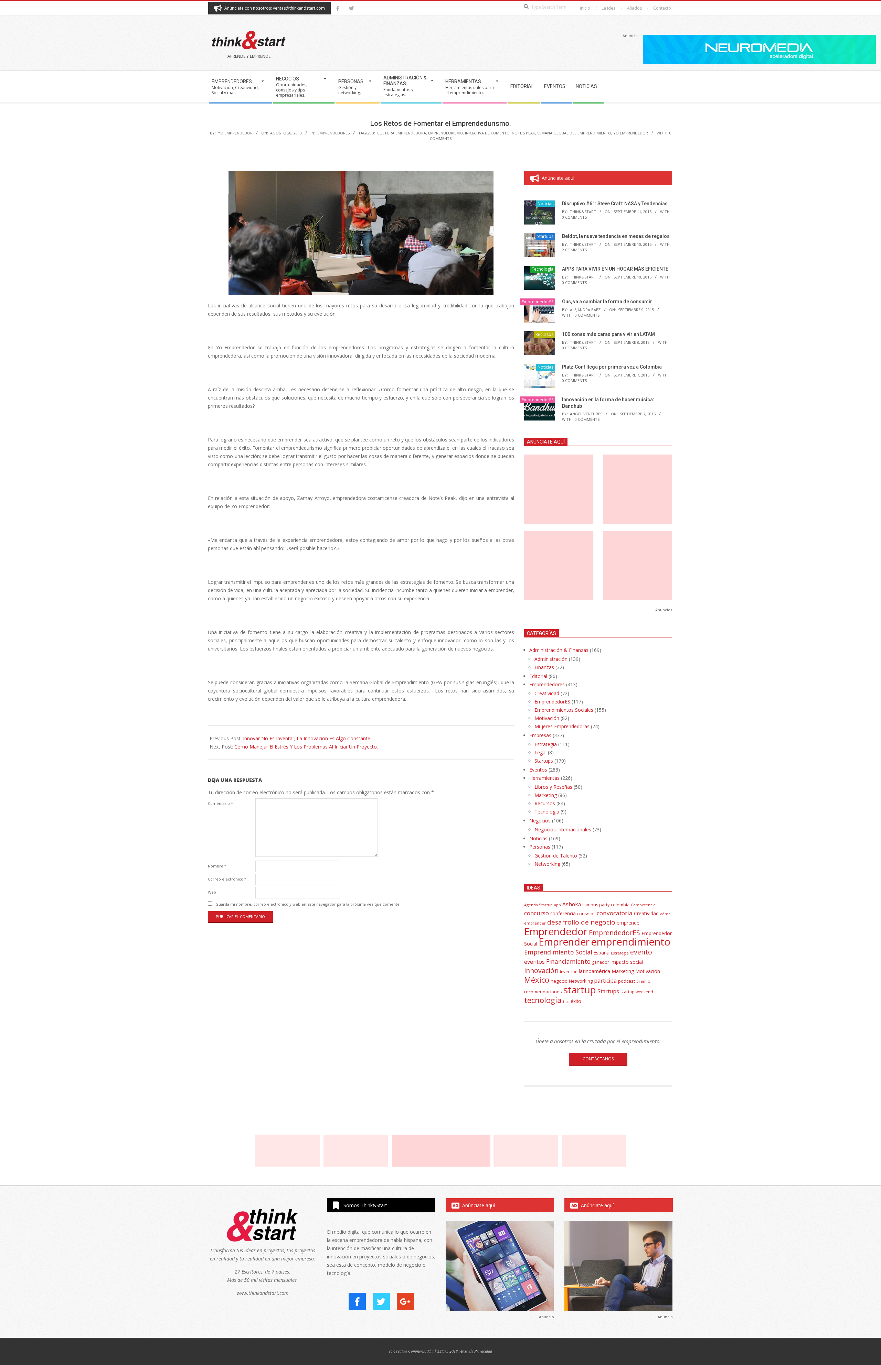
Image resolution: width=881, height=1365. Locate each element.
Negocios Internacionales (562, 829)
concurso (536, 913)
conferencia (563, 913)
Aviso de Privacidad (476, 1351)
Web (212, 892)
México (536, 979)
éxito (576, 1001)
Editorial (538, 676)
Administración (550, 659)
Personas (539, 846)
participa (605, 980)
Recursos (544, 334)
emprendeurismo (445, 132)
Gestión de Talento (555, 855)
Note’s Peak (523, 132)
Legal (540, 752)
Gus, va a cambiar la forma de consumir (607, 301)
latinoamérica (594, 971)
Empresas (540, 735)
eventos (534, 961)
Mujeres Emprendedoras (562, 726)
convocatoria (615, 913)
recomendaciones (543, 992)
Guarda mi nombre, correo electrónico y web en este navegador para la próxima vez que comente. (308, 904)
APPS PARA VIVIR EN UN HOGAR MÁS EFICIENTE (615, 269)
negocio (559, 981)
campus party (595, 905)
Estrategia (545, 744)
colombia (620, 904)
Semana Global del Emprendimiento (574, 132)
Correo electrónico (227, 879)
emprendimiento (630, 942)
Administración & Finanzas (558, 650)
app (557, 904)
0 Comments (574, 217)
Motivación (546, 718)
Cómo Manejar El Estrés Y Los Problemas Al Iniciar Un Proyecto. (306, 746)
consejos (586, 914)
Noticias (545, 204)
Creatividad (546, 693)
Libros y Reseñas (553, 787)
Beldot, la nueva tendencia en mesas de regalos (616, 236)
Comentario (220, 803)
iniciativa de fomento (487, 132)
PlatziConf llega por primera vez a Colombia (612, 367)
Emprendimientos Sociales (563, 710)
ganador (600, 962)
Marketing (545, 795)
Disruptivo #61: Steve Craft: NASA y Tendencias (615, 203)
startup (579, 989)
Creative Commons (409, 1351)
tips (566, 1001)
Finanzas (544, 667)
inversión (568, 971)
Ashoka (571, 904)
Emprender (564, 941)
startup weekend (636, 992)
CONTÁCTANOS (598, 1059)
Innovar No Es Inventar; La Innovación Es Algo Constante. (307, 738)
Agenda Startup (538, 904)
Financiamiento (568, 961)
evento (641, 952)
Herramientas (544, 778)
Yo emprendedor (630, 132)
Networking (547, 864)
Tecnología (542, 269)
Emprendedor (555, 931)
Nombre (217, 866)
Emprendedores (547, 684)
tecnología (543, 1000)
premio (643, 981)
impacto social (627, 962)
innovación (541, 970)
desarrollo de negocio (581, 922)
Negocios (540, 820)
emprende (628, 922)
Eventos (538, 769)
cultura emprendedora (401, 132)
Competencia (643, 904)
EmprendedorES (333, 132)
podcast (626, 981)
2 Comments (574, 249)
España (601, 953)
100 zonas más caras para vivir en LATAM (608, 334)
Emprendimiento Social (558, 952)
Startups (545, 236)
